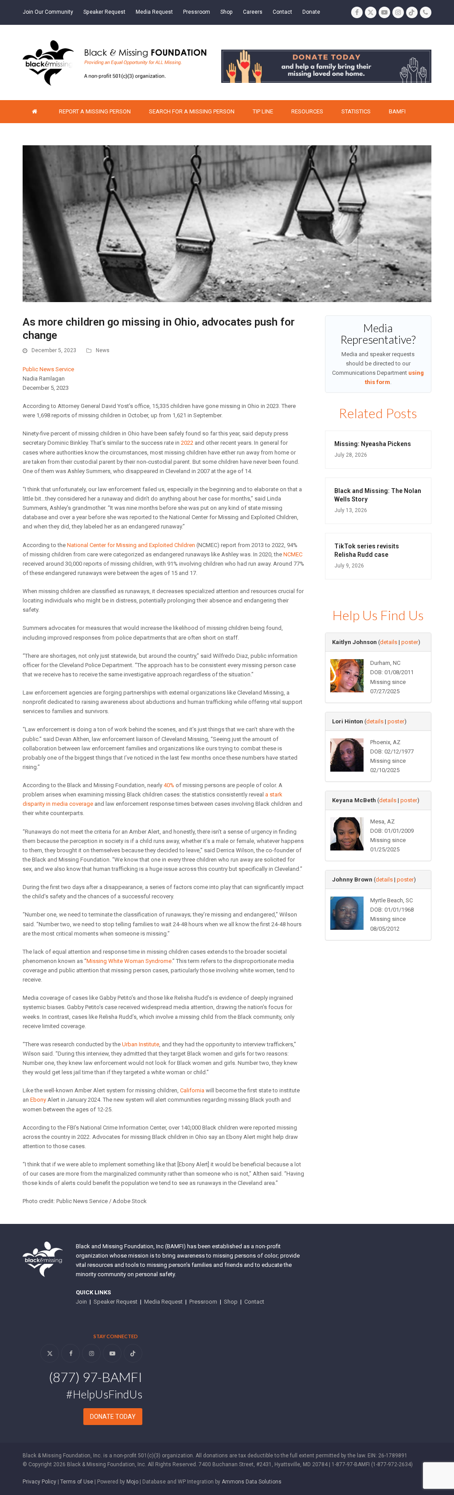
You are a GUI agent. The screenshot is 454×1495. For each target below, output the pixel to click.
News (103, 350)
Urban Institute (140, 1044)
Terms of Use (76, 1482)
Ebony (38, 1099)
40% (169, 785)
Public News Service (48, 369)
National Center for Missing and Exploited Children (131, 545)
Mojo (132, 1482)
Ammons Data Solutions (252, 1482)
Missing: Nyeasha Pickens (372, 443)
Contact (254, 1301)
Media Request (163, 1301)
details (388, 642)
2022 (187, 442)
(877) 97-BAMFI (95, 1377)
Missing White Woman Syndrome (129, 961)
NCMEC (292, 554)
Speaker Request (115, 1301)
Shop (231, 1301)
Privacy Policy (39, 1482)
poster (409, 642)
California (192, 1090)
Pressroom (203, 1301)
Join (81, 1301)
